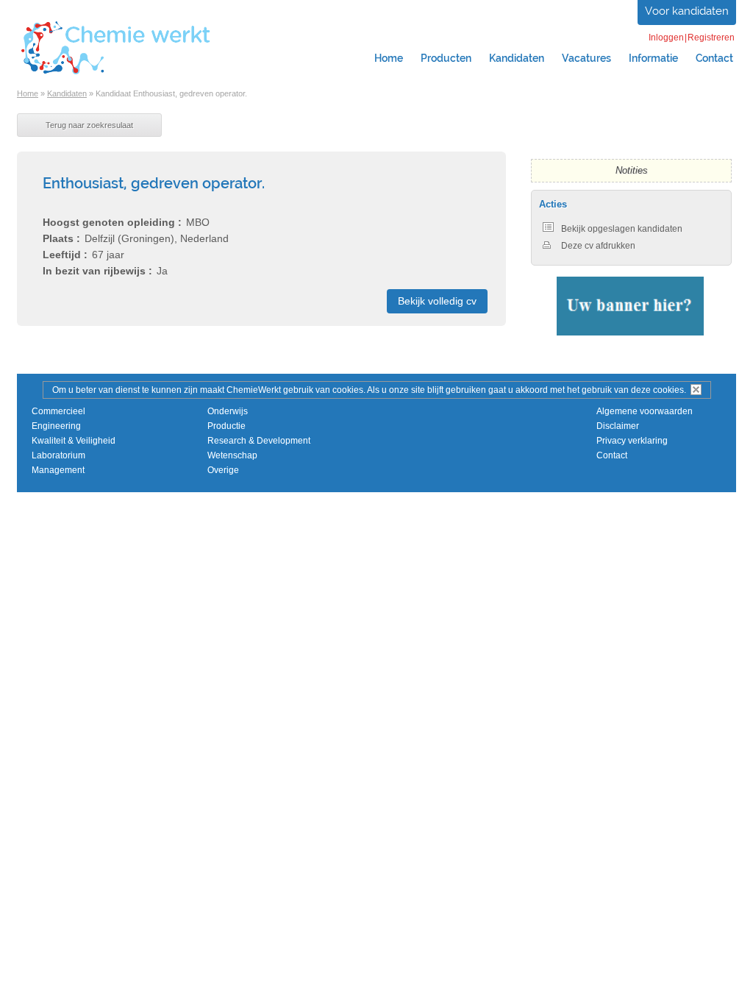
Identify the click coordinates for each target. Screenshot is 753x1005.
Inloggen (666, 37)
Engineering (56, 426)
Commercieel (58, 411)
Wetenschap (232, 455)
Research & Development (258, 441)
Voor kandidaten (687, 11)
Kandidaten (516, 58)
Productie (226, 426)
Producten (446, 58)
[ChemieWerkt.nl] (116, 73)
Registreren (711, 37)
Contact (714, 58)
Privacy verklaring (632, 441)
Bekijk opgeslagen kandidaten (621, 229)
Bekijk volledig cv (437, 301)
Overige (223, 470)
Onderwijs (227, 411)
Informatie (653, 58)
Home (388, 58)
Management (58, 470)
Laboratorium (58, 455)
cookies (668, 390)
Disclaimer (617, 426)
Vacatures (586, 58)
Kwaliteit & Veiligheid (73, 441)
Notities (631, 170)
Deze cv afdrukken (598, 246)
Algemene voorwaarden (644, 411)
